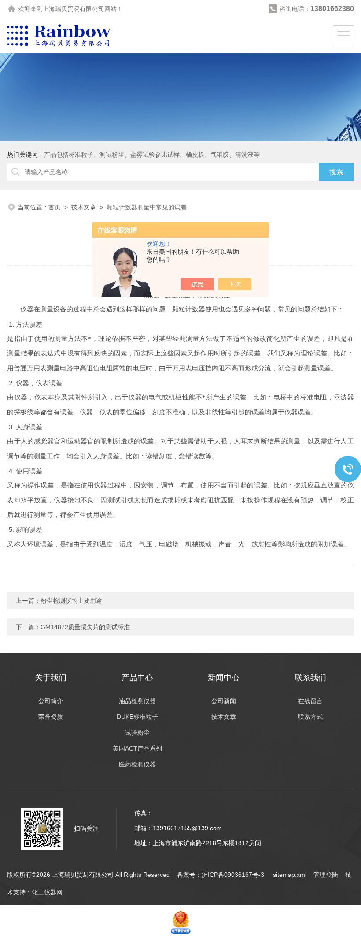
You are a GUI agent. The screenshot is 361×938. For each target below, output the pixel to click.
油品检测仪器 (137, 700)
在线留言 (310, 700)
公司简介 (50, 700)
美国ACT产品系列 (137, 748)
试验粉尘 (137, 732)
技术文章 (83, 207)
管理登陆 (325, 874)
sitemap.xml (289, 874)
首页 (54, 207)
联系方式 (310, 716)
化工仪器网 (47, 892)
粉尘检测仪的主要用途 (71, 600)
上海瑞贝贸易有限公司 (73, 8)
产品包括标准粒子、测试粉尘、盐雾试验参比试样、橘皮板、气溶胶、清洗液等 (152, 154)
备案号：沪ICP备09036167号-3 (221, 874)
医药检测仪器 (137, 764)
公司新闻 (223, 700)
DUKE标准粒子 (137, 716)
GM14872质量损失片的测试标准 (85, 626)
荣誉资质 (50, 716)
